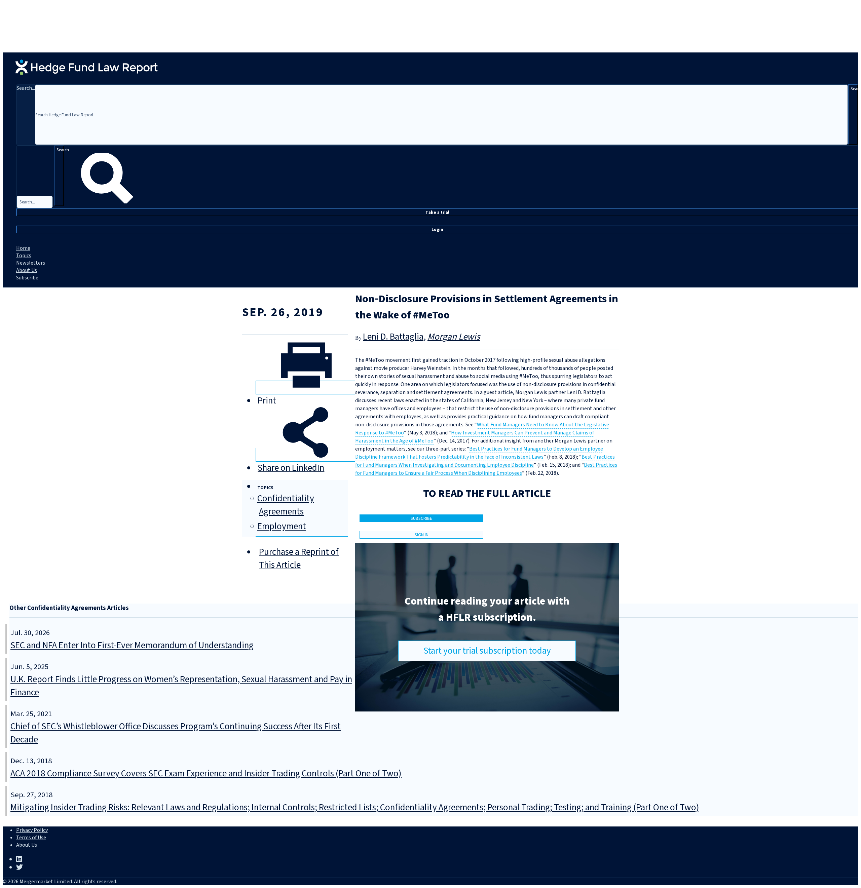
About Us (26, 270)
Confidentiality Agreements (285, 505)
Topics (23, 255)
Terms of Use (31, 837)
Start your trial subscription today (487, 650)
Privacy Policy (32, 830)
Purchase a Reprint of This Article (299, 558)
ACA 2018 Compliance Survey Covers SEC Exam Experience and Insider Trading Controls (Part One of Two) (206, 773)
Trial (437, 212)
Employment (281, 526)
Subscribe (27, 277)
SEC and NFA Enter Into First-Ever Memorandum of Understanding (132, 645)
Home (23, 248)
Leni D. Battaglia (393, 336)
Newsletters (30, 263)
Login (437, 229)
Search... (25, 88)
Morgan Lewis (453, 336)
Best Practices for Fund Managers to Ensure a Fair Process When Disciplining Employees (486, 469)
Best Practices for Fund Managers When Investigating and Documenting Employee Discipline (485, 461)
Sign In (421, 535)
